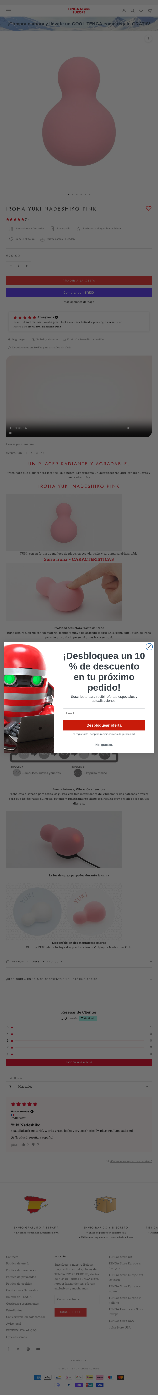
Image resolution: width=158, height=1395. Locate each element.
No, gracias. (104, 744)
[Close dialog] (149, 646)
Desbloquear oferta (104, 725)
